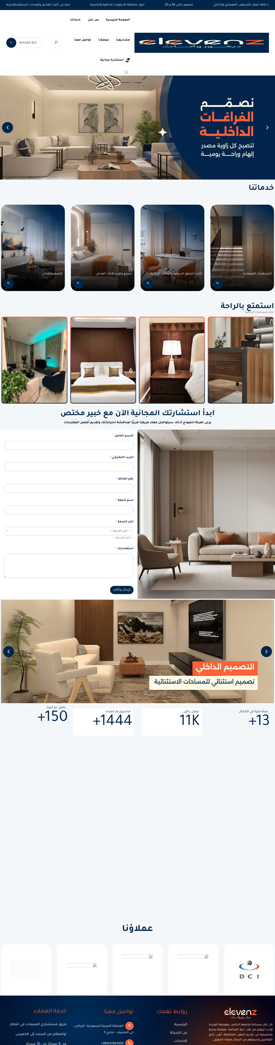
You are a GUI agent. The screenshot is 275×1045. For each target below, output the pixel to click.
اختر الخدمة (124, 522)
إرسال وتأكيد (121, 590)
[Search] (56, 43)
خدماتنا (75, 20)
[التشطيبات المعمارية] (218, 284)
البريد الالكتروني (121, 457)
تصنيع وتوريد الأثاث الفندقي (114, 274)
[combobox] (123, 538)
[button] (7, 127)
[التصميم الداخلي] (9, 284)
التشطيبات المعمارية (257, 274)
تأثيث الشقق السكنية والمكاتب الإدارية (176, 274)
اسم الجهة (124, 500)
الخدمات (180, 1041)
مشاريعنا (123, 40)
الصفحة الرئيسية (118, 20)
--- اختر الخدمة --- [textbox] (123, 538)
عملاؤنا (103, 40)
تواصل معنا (82, 40)
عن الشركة (178, 1033)
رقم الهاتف (124, 479)
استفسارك (124, 548)
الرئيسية (180, 1025)
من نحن (93, 20)
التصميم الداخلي (51, 274)
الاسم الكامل (123, 436)
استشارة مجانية (112, 60)
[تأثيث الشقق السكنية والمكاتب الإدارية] (148, 284)
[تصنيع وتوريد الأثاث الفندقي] (78, 284)
